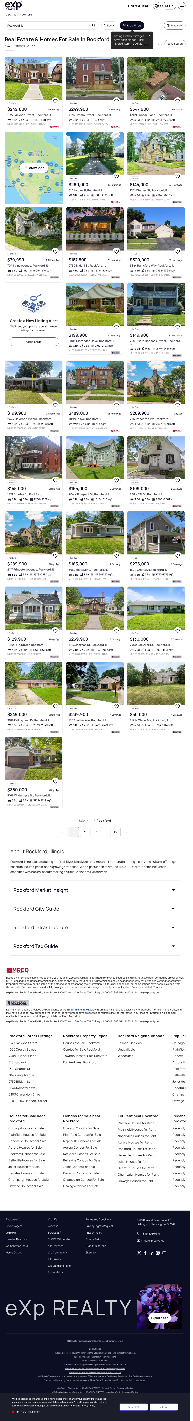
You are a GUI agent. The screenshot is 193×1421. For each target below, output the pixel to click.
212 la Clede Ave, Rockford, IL (149, 720)
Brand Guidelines (96, 1246)
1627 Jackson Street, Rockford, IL (29, 115)
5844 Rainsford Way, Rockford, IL (152, 266)
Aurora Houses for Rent (135, 1142)
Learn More (140, 1380)
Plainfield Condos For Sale (82, 1135)
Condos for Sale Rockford (81, 1049)
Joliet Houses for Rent (134, 1162)
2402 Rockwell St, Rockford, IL (150, 645)
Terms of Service (123, 1352)
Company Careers (17, 1246)
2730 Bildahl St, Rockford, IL (87, 266)
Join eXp (11, 1232)
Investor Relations (16, 1239)
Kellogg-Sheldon (130, 1043)
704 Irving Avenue (21, 1075)
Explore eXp (13, 1219)
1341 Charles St (19, 1069)
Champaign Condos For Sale (83, 1179)
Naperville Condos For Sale (82, 1141)
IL (91, 821)
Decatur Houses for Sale (26, 1173)
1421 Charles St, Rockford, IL (26, 494)
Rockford (103, 821)
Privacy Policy (94, 1232)
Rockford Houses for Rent (136, 1149)
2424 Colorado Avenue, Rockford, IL (31, 419)
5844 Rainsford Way (22, 1088)
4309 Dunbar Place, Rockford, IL (151, 115)
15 (115, 832)
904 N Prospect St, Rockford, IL (89, 494)
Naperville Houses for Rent (137, 1136)
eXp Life (52, 1219)
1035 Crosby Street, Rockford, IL (90, 115)
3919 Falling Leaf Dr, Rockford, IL (28, 720)
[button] (95, 890)
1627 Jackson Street (22, 1043)
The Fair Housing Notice (139, 1376)
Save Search (175, 43)
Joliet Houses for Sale (24, 1167)
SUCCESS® (54, 1232)
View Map (36, 168)
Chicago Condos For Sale (81, 1128)
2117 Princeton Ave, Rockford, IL (151, 419)
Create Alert (33, 341)
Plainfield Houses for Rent (136, 1129)
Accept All (133, 1407)
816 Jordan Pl (18, 1062)
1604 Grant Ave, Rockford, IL (148, 570)
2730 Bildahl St (19, 1081)
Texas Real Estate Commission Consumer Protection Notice (95, 1372)
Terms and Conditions (99, 1219)
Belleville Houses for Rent (136, 1155)
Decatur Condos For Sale (81, 1173)
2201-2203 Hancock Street (27, 1101)
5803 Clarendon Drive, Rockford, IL (92, 341)
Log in (169, 6)
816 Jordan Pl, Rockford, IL (86, 190)
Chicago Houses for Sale (26, 1128)
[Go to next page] (127, 832)
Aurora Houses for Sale (25, 1147)
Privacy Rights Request (99, 1226)
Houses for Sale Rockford (81, 1043)
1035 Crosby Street (22, 1049)
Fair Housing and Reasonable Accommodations (95, 1356)
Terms (72, 1405)
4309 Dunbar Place (22, 1056)
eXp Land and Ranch (60, 1265)
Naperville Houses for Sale (27, 1141)
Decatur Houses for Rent (136, 1168)
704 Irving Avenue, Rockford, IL (27, 266)
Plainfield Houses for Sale (27, 1135)
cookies (24, 1399)
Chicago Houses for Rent (136, 1123)
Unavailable (126, 1049)
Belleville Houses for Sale (26, 1160)
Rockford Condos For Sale (81, 1154)
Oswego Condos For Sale (81, 1186)
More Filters (134, 25)
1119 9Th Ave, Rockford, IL (85, 419)
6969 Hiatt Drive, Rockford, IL (88, 570)
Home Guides (14, 1252)
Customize (164, 1407)
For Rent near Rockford (79, 1062)
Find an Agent (14, 1226)
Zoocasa (53, 1226)
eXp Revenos (55, 1246)
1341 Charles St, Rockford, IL (149, 190)
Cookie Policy (94, 1239)
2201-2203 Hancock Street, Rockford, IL (155, 342)
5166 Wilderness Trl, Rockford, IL (29, 795)
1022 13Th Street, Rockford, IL (27, 645)
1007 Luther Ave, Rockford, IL (88, 720)
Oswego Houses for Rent (135, 1181)
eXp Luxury (54, 1259)
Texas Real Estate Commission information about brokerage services (95, 1368)
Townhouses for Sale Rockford (85, 1056)
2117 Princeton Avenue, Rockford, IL (30, 569)
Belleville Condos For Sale (81, 1160)
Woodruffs (125, 1056)
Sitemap (91, 1252)
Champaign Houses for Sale (28, 1179)
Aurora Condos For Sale (80, 1147)
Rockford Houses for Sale (26, 1154)
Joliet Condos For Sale (79, 1167)
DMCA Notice (95, 1349)
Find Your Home (138, 6)
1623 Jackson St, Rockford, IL (88, 645)
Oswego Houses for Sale (26, 1186)
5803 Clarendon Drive (24, 1094)
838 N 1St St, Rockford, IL (146, 494)
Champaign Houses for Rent (138, 1174)
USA (82, 821)
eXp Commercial (57, 1252)
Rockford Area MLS (79, 1009)
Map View (177, 25)
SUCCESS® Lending (59, 1239)
